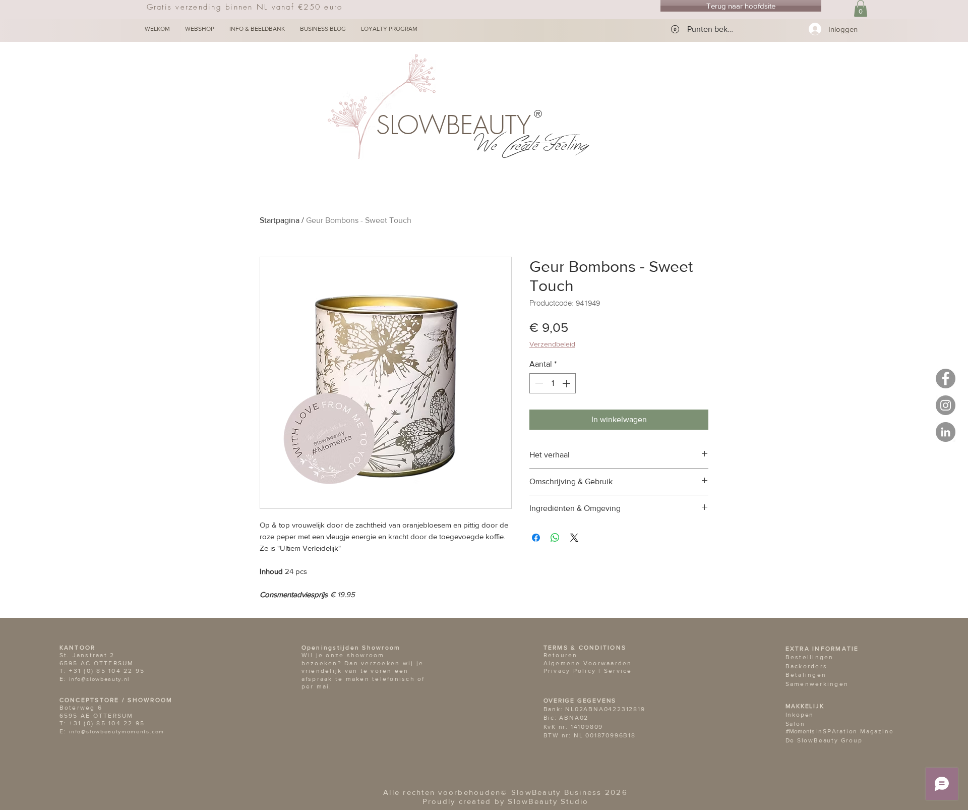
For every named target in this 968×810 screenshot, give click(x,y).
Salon (795, 723)
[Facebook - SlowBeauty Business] (945, 378)
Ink (790, 714)
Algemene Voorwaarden (587, 663)
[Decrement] (538, 383)
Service (618, 670)
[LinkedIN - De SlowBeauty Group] (945, 432)
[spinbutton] (552, 383)
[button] (861, 8)
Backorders (806, 666)
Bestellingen (809, 657)
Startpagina (279, 220)
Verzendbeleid (552, 344)
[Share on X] (574, 538)
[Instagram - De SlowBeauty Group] (945, 405)
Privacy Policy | (573, 670)
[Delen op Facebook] (536, 538)
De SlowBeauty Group (824, 740)
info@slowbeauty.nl (99, 679)
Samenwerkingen (817, 683)
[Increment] (567, 383)
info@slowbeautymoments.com (116, 731)
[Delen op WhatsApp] (555, 538)
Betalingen (806, 674)
